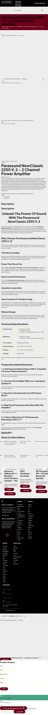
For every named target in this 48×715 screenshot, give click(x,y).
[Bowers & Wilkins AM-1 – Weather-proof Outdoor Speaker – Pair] (11, 455)
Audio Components (9, 26)
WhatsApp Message (31, 708)
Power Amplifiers (19, 26)
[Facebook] (3, 535)
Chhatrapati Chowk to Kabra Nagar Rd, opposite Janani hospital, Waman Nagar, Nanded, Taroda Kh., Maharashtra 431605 (8, 524)
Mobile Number (3, 674)
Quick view (10, 493)
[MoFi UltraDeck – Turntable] (27, 455)
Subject (2, 678)
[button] (43, 79)
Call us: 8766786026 (6, 3)
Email (1, 670)
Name (1, 665)
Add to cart (6, 659)
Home (3, 26)
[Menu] (42, 10)
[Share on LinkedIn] (7, 195)
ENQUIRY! (6, 198)
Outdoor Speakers (12, 469)
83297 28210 (7, 590)
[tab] (25, 197)
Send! (4, 688)
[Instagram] (7, 535)
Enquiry (2, 682)
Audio (37, 469)
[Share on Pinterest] (6, 195)
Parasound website (25, 357)
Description (7, 196)
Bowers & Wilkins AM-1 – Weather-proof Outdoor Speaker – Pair (11, 476)
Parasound (7, 177)
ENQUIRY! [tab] (6, 432)
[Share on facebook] (4, 195)
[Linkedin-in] (14, 535)
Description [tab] (7, 203)
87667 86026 (7, 598)
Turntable (22, 469)
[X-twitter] (11, 535)
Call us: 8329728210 (7, 1)
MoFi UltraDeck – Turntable (25, 473)
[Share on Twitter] (5, 195)
